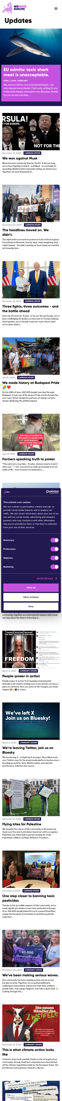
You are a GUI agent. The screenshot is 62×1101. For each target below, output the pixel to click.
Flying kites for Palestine (21, 824)
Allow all (31, 587)
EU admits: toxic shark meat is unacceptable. (26, 72)
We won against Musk (19, 158)
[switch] (54, 549)
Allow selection (31, 597)
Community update (28, 671)
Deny (31, 606)
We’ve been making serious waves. (30, 975)
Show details (44, 578)
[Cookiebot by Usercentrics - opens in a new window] (46, 492)
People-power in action (21, 676)
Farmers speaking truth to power (28, 459)
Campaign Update (32, 153)
